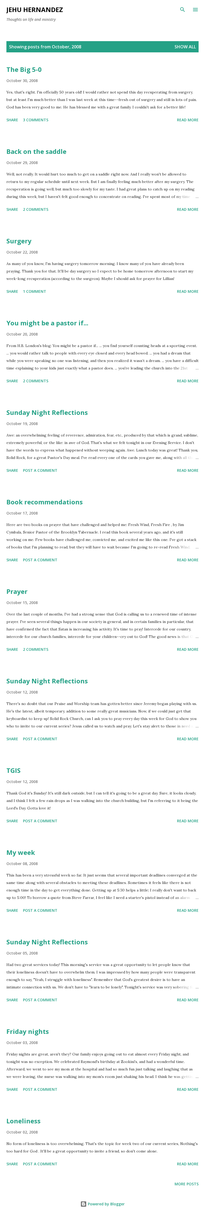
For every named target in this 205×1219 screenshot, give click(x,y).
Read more (188, 119)
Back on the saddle (36, 151)
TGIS (13, 770)
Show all (185, 47)
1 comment (34, 291)
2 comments (35, 209)
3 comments (35, 119)
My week (20, 852)
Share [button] (12, 119)
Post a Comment (40, 470)
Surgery (18, 240)
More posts (187, 1183)
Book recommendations (44, 501)
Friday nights (27, 1031)
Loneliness (23, 1120)
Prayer (16, 591)
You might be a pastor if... (47, 322)
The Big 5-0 (24, 69)
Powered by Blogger (106, 1203)
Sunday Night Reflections (47, 412)
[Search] (182, 9)
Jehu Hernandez (34, 9)
